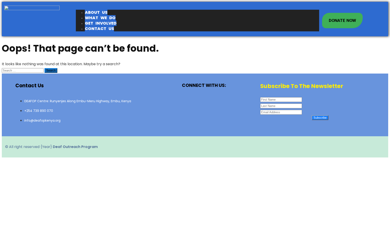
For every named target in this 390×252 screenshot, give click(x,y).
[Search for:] (23, 70)
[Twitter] (204, 100)
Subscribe (320, 117)
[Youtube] (219, 100)
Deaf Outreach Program (75, 146)
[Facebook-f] (188, 100)
